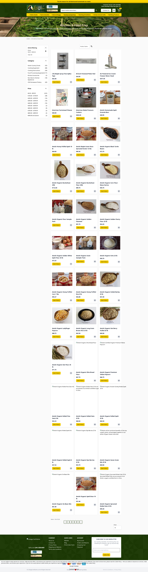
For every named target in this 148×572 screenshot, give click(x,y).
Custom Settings (74, 569)
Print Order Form (69, 545)
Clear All (30, 54)
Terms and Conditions (55, 549)
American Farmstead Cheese (62, 110)
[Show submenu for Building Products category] (108, 14)
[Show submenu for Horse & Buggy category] (51, 14)
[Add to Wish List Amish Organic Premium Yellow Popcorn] (118, 380)
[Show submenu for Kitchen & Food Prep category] (63, 14)
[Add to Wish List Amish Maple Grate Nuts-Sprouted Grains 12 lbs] (95, 154)
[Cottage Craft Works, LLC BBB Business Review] (36, 552)
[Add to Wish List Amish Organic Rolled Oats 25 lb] (95, 424)
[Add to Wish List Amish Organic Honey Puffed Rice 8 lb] (95, 300)
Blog (65, 543)
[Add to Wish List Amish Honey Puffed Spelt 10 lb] (71, 154)
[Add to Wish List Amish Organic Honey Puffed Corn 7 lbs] (71, 300)
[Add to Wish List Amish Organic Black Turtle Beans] (118, 154)
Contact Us (106, 10)
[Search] (96, 10)
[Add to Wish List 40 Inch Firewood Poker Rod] (95, 80)
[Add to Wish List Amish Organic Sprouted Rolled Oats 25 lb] (118, 512)
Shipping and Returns (55, 547)
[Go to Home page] (36, 8)
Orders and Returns (83, 543)
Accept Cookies (74, 566)
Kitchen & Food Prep (70, 15)
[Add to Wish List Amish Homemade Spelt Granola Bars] (118, 118)
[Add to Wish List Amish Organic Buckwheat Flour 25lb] (95, 191)
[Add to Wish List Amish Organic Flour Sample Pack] (71, 225)
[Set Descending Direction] (91, 46)
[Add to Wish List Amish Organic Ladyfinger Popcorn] (71, 336)
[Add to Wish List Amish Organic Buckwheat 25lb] (71, 191)
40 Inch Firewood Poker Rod (85, 74)
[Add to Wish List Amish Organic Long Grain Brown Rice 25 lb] (95, 336)
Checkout (80, 547)
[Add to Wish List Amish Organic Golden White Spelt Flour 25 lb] (71, 264)
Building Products (114, 15)
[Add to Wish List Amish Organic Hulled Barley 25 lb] (118, 300)
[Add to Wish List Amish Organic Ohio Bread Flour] (95, 380)
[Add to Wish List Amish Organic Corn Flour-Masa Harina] (118, 191)
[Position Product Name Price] (84, 46)
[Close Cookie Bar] (2, 562)
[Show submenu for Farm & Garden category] (39, 14)
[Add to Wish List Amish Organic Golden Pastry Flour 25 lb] (118, 227)
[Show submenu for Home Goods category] (29, 14)
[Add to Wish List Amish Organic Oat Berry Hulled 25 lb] (118, 336)
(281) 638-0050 (39, 548)
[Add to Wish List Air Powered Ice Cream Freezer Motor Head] (118, 82)
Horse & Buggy (56, 15)
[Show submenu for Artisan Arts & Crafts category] (93, 14)
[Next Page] (80, 522)
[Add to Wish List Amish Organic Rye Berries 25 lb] (95, 468)
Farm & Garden (44, 15)
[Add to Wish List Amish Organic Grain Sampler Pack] (95, 261)
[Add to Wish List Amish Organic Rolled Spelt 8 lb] (71, 468)
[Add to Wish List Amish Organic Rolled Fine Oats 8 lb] (71, 424)
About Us (51, 540)
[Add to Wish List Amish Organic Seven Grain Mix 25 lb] (118, 468)
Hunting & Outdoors (85, 15)
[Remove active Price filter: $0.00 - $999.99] (45, 51)
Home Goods (33, 15)
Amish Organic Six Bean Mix (61, 504)
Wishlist (66, 540)
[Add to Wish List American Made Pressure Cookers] (95, 118)
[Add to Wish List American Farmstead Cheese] (71, 116)
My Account (80, 540)
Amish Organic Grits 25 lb (108, 256)
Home (28, 39)
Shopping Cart (81, 545)
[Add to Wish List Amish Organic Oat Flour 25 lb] (71, 373)
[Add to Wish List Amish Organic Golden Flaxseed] (95, 227)
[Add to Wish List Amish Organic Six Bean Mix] (71, 510)
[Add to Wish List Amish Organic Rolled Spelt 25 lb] (118, 424)
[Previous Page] (65, 522)
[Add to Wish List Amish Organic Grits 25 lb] (118, 261)
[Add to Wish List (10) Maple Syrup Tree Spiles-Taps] (71, 82)
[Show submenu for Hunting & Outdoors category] (78, 14)
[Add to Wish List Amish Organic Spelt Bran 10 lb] (95, 504)
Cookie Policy (118, 561)
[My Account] (114, 10)
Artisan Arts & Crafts (100, 15)
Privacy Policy (53, 545)
